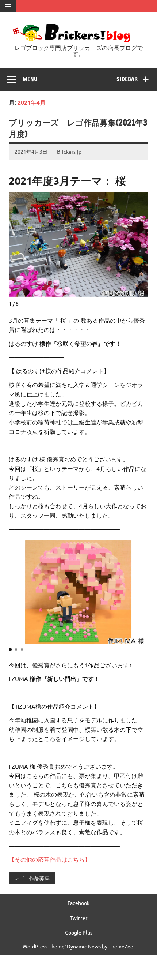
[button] (10, 649)
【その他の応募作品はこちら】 (50, 859)
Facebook (78, 902)
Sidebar (127, 79)
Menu (30, 79)
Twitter (78, 917)
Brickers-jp (69, 151)
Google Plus (78, 932)
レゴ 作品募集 (32, 878)
